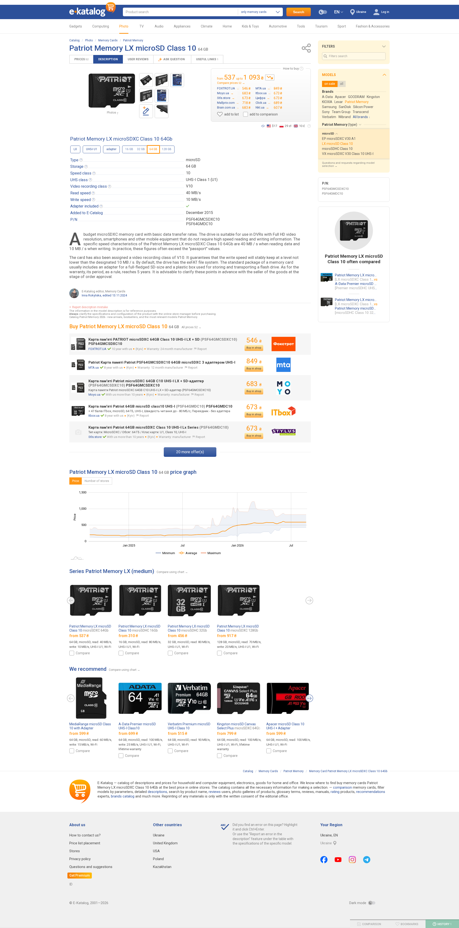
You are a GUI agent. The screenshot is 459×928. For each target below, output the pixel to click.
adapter (111, 149)
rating (335, 792)
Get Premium (79, 875)
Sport (342, 26)
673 (254, 407)
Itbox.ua (93, 415)
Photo (123, 26)
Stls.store (95, 437)
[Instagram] (352, 859)
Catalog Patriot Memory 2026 (87, 317)
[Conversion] (263, 126)
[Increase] (112, 91)
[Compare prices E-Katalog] (92, 12)
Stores (74, 851)
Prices (81, 59)
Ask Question (174, 59)
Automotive (278, 26)
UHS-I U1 (91, 149)
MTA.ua (93, 367)
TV (141, 26)
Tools (301, 26)
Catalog (74, 40)
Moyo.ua (94, 394)
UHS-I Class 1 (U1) (202, 179)
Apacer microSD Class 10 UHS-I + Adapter (285, 728)
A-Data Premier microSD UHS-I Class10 (137, 728)
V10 (189, 186)
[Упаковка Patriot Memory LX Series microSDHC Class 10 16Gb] (162, 96)
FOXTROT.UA (97, 349)
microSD (193, 160)
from (79, 635)
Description (108, 59)
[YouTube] (338, 859)
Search (298, 12)
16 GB (129, 149)
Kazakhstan (162, 867)
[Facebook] (324, 859)
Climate (207, 26)
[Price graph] (269, 77)
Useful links (207, 59)
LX (75, 149)
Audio (159, 26)
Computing (100, 26)
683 (254, 384)
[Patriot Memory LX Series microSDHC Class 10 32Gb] (146, 96)
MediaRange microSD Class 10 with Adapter (90, 728)
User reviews (138, 59)
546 (254, 340)
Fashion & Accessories (373, 26)
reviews (215, 792)
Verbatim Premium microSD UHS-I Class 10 (189, 728)
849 (254, 361)
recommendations (370, 792)
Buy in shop (253, 347)
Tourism (321, 26)
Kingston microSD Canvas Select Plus (238, 726)
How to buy (291, 68)
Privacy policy (80, 859)
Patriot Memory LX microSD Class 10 (90, 628)
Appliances (182, 26)
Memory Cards (108, 40)
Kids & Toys (250, 26)
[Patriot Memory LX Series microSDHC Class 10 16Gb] (146, 80)
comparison (342, 787)
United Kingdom (165, 843)
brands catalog (122, 796)
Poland (158, 859)
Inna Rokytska (91, 295)
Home (227, 26)
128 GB (166, 149)
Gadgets (75, 26)
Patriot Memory (133, 40)
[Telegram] (366, 859)
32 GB (141, 149)
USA (156, 851)
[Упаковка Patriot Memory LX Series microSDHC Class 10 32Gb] (177, 80)
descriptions (157, 792)
